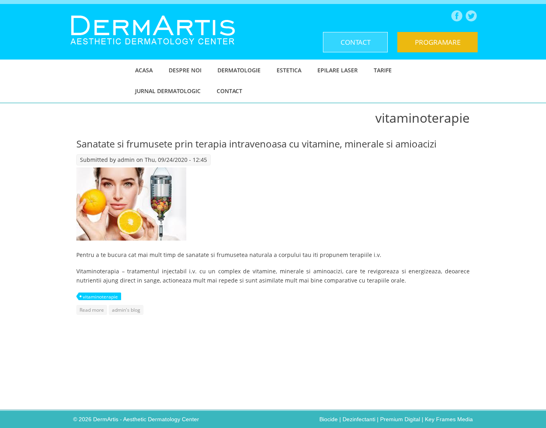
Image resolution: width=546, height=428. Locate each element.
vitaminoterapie (100, 296)
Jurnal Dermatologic (168, 91)
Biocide (328, 419)
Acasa (144, 70)
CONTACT (356, 42)
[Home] (152, 50)
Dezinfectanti (359, 419)
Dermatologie (239, 70)
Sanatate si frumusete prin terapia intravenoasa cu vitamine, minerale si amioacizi (256, 143)
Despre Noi (185, 70)
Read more (93, 309)
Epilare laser (337, 70)
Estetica (289, 70)
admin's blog (126, 310)
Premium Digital (400, 419)
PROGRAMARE (437, 42)
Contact (229, 91)
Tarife (383, 70)
